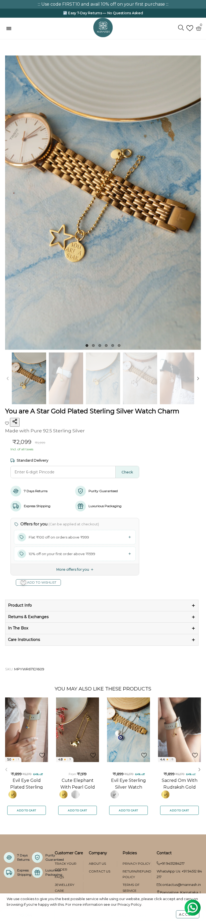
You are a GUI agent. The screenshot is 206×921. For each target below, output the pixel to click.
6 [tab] (119, 345)
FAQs (59, 877)
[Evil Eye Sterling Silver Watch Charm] (128, 729)
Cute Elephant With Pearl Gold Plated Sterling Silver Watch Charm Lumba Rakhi (77, 783)
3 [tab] (99, 345)
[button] (7, 378)
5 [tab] (112, 345)
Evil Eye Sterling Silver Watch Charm (128, 783)
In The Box (18, 628)
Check (127, 472)
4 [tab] (106, 345)
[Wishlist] (189, 28)
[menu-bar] (10, 28)
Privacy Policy (136, 863)
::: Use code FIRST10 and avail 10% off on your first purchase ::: (103, 4)
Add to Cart (26, 810)
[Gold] (13, 794)
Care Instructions (24, 639)
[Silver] (75, 794)
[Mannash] (103, 27)
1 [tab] (87, 345)
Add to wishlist (41, 582)
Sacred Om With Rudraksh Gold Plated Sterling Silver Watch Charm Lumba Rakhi (179, 783)
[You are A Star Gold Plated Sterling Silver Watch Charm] (103, 202)
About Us (97, 863)
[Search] (180, 28)
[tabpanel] (103, 202)
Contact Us (99, 871)
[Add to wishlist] (7, 422)
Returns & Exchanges (28, 616)
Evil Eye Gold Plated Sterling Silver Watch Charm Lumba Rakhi (26, 783)
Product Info (20, 605)
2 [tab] (93, 345)
